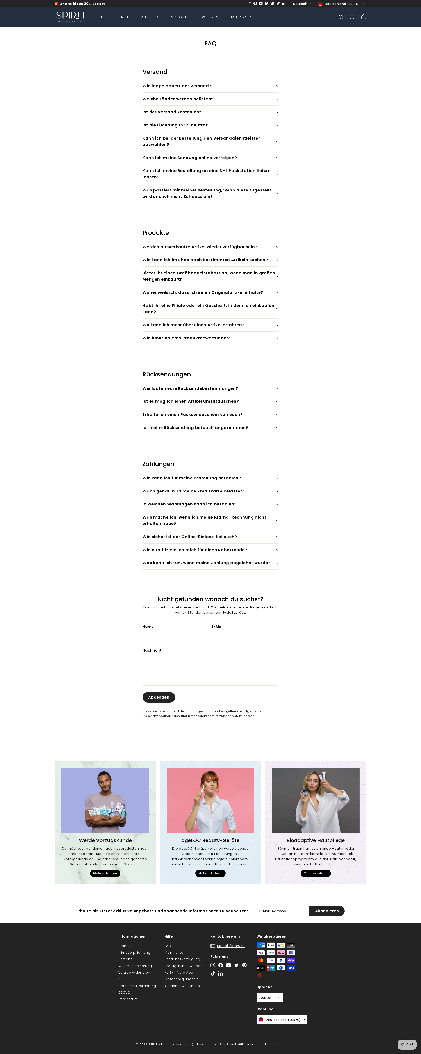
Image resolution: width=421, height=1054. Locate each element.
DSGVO (124, 992)
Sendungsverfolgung (182, 959)
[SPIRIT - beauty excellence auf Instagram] (212, 964)
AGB (121, 979)
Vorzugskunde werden (183, 966)
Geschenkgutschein (181, 979)
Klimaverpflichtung (134, 952)
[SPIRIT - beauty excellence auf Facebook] (220, 964)
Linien (124, 17)
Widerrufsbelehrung (135, 966)
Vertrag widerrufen (134, 972)
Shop (104, 17)
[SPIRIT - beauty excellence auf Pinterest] (244, 964)
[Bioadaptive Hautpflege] (316, 800)
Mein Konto (174, 952)
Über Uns (126, 946)
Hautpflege (150, 17)
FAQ (167, 946)
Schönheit (182, 17)
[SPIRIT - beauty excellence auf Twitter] (236, 964)
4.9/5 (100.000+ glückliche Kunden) (91, 4)
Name (148, 626)
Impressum (128, 999)
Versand (125, 959)
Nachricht (152, 650)
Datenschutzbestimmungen (209, 716)
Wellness (211, 17)
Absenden (158, 697)
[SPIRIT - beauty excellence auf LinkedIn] (220, 973)
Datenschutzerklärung (137, 986)
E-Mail (218, 626)
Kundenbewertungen (182, 986)
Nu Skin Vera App (178, 972)
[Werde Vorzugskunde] (105, 800)
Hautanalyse (243, 17)
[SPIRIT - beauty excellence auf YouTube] (228, 964)
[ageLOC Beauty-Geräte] (210, 800)
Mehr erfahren (105, 873)
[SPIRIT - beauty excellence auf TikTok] (212, 973)
